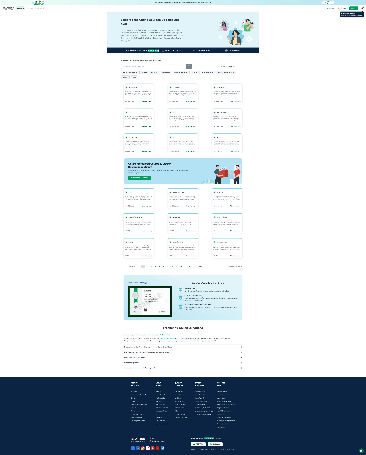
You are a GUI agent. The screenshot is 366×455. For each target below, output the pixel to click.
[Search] (29, 8)
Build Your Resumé (200, 391)
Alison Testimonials (180, 404)
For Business (330, 8)
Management (166, 72)
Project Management (171, 339)
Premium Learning (180, 414)
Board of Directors (161, 395)
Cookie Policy (224, 449)
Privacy (202, 449)
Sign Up (353, 8)
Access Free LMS (222, 391)
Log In (344, 8)
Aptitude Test (201, 404)
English (133, 398)
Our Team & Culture (161, 398)
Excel (161, 339)
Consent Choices (214, 449)
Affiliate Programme (223, 395)
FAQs (154, 438)
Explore (19, 8)
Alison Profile (221, 398)
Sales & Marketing (208, 72)
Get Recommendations (139, 178)
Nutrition (184, 339)
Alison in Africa (160, 420)
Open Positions (160, 404)
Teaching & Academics (129, 72)
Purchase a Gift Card (181, 417)
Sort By (223, 66)
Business (125, 77)
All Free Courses (179, 401)
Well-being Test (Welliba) (204, 408)
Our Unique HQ (160, 401)
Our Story (158, 391)
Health (134, 77)
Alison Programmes (162, 424)
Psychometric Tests (201, 401)
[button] (183, 335)
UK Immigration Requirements (226, 420)
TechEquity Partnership (224, 417)
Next (201, 267)
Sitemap (231, 449)
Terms (206, 449)
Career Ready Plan (200, 398)
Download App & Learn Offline (226, 404)
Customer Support (158, 441)
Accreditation (179, 391)
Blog (157, 414)
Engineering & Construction (149, 72)
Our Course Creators (162, 408)
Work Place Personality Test (205, 411)
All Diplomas (178, 398)
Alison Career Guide (201, 395)
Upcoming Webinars (223, 424)
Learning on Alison (161, 411)
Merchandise (221, 427)
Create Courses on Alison (224, 401)
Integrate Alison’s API (223, 408)
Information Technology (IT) (226, 72)
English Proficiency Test (204, 414)
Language (195, 72)
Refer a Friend (221, 414)
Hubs (176, 411)
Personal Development (181, 72)
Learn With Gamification (224, 411)
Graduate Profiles (180, 408)
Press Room (159, 417)
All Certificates (179, 395)
